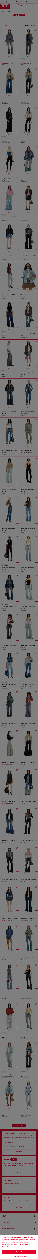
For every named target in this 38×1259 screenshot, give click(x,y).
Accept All (19, 1251)
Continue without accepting (19, 1256)
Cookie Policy (5, 1246)
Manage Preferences (8, 1244)
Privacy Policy (24, 1244)
